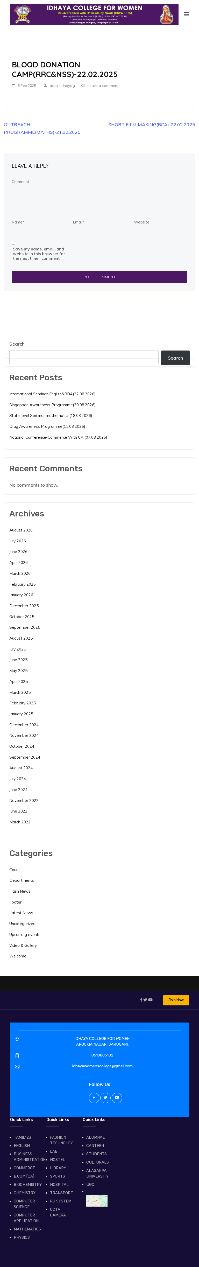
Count (14, 869)
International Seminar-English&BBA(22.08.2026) (52, 393)
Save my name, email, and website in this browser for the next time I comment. (39, 254)
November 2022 (24, 800)
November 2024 (24, 735)
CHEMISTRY (24, 1193)
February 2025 (22, 703)
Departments (21, 880)
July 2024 (17, 778)
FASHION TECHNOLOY (60, 1140)
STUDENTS (96, 1154)
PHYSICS (22, 1237)
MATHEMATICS (24, 1229)
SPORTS (57, 1176)
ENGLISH (22, 1145)
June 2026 (18, 551)
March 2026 (20, 573)
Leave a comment (103, 85)
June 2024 (18, 789)
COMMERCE (24, 1168)
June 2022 (18, 811)
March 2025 (20, 692)
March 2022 (20, 822)
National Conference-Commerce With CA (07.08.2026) (58, 437)
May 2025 (18, 670)
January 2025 (21, 713)
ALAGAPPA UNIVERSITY (97, 1173)
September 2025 (24, 627)
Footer (15, 902)
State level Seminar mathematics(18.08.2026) (50, 415)
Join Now (176, 1000)
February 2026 (22, 584)
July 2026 (17, 540)
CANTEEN (95, 1145)
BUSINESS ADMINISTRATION (24, 1157)
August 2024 (21, 767)
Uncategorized (22, 923)
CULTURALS (97, 1162)
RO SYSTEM (60, 1201)
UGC (90, 1184)
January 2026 (21, 594)
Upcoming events (24, 934)
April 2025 (18, 681)
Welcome (17, 956)
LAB (54, 1151)
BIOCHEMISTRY (24, 1184)
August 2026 (21, 530)
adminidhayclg (62, 85)
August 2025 (21, 638)
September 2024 (24, 757)
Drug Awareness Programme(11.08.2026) (47, 426)
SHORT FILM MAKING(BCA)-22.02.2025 (151, 125)
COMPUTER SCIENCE (24, 1204)
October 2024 (21, 746)
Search (17, 344)
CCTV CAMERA (58, 1212)
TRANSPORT (60, 1193)
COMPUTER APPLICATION (24, 1218)
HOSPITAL (59, 1184)
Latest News (21, 912)
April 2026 (18, 562)
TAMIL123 (22, 1137)
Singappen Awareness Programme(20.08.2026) (52, 404)
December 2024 (24, 724)
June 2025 (18, 659)
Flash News (20, 891)
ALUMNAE (95, 1137)
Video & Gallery (23, 945)
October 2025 (21, 616)
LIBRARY (58, 1168)
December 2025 (24, 605)
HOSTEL (57, 1159)
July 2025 (17, 649)
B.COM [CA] (24, 1176)
